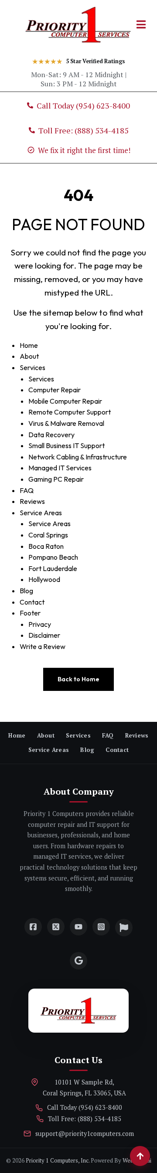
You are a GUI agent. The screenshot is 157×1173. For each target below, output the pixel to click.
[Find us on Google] (78, 960)
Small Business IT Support (66, 445)
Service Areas (41, 512)
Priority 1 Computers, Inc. (57, 1160)
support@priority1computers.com (84, 1133)
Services (32, 367)
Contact (32, 602)
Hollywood (44, 579)
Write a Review (42, 646)
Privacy (39, 624)
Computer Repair (54, 389)
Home (29, 345)
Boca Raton (46, 546)
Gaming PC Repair (56, 479)
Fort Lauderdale (52, 568)
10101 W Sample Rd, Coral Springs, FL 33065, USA (84, 1087)
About (29, 356)
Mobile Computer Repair (65, 401)
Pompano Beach (53, 557)
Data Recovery (51, 434)
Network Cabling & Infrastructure (77, 456)
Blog (26, 590)
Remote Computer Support (69, 412)
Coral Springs (48, 534)
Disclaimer (44, 635)
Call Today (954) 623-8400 (84, 1107)
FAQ (27, 490)
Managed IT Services (60, 467)
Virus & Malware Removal (66, 423)
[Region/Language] (124, 927)
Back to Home (78, 679)
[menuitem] (16, 735)
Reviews (32, 501)
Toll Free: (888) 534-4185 (84, 1119)
